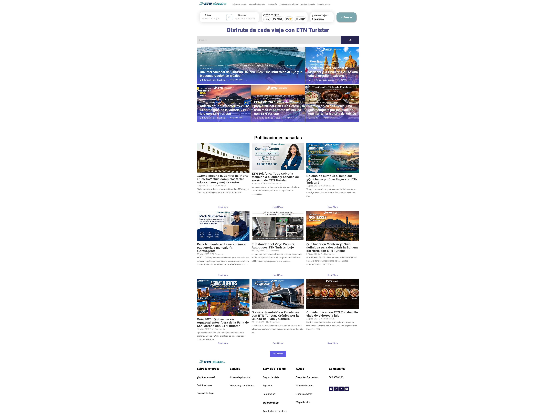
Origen (208, 15)
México (265, 66)
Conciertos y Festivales (273, 96)
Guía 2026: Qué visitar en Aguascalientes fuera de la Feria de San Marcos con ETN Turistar (223, 322)
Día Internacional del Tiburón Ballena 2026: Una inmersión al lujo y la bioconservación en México (251, 74)
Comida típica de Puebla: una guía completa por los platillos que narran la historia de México (332, 109)
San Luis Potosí (260, 99)
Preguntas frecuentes (307, 377)
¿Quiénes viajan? (320, 15)
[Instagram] (336, 389)
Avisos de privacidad (240, 377)
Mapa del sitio (303, 402)
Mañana (277, 18)
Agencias (267, 385)
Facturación (272, 4)
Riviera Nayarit (293, 66)
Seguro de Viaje (271, 377)
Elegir (302, 18)
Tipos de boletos (304, 385)
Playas (271, 66)
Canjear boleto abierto (257, 4)
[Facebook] (331, 389)
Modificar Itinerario (308, 4)
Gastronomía (314, 103)
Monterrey (204, 103)
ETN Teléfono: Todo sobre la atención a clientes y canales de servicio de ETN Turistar (275, 177)
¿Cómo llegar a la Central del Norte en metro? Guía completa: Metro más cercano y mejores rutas (222, 179)
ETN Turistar (345, 62)
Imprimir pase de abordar (289, 4)
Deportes (213, 100)
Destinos (244, 66)
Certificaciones (204, 385)
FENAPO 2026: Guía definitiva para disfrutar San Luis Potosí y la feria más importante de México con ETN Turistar (279, 107)
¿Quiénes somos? (206, 377)
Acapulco (204, 66)
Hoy (267, 18)
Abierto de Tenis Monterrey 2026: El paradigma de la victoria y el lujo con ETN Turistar (224, 109)
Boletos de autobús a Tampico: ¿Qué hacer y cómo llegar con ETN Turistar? (331, 179)
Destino (242, 15)
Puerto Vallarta (281, 66)
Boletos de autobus (239, 4)
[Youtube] (346, 389)
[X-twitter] (341, 389)
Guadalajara (314, 65)
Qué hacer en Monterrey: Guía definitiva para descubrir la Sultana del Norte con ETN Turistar (332, 247)
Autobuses (212, 66)
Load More (278, 353)
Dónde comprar (304, 394)
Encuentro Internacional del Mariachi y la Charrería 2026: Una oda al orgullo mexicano (333, 72)
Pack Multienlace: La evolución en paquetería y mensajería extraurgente (222, 248)
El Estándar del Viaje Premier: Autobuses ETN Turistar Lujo (273, 245)
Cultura (321, 100)
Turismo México (206, 69)
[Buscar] (350, 40)
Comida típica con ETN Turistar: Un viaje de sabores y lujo (332, 313)
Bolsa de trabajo (205, 393)
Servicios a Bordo (324, 4)
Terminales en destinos (275, 411)
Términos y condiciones (242, 385)
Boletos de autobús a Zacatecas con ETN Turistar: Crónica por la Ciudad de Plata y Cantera (275, 315)
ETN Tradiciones (255, 66)
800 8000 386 (336, 377)
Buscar (347, 17)
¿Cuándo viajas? (271, 14)
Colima (237, 66)
